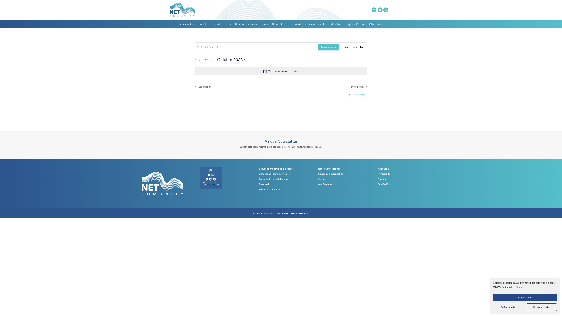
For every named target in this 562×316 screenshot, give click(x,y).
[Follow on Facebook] (374, 9)
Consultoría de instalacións (273, 179)
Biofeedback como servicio (273, 173)
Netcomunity (186, 24)
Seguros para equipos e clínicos (276, 168)
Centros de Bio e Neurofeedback (307, 24)
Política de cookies (512, 287)
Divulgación (278, 24)
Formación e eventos (258, 24)
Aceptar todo (525, 297)
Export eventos (358, 95)
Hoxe (207, 59)
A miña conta (359, 24)
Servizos (219, 24)
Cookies (382, 179)
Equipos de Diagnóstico (330, 173)
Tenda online (334, 24)
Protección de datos (269, 189)
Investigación (237, 24)
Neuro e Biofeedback (329, 168)
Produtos (203, 24)
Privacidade (384, 173)
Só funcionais (508, 307)
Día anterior (204, 86)
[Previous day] (196, 59)
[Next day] (199, 59)
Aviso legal (383, 168)
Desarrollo (264, 184)
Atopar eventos (328, 47)
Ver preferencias (541, 307)
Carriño (322, 179)
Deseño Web (384, 184)
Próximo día (357, 86)
